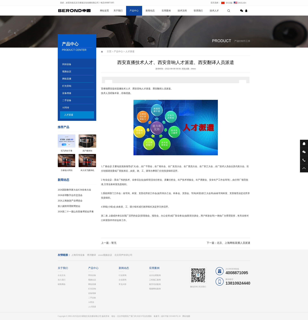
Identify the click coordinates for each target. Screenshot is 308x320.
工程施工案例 (155, 280)
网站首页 (104, 10)
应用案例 (166, 10)
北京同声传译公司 (123, 255)
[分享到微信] (241, 10)
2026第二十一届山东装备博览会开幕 (76, 211)
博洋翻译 (91, 255)
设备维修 (66, 93)
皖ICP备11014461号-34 (170, 316)
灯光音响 (66, 86)
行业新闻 (122, 275)
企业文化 (61, 275)
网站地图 (186, 316)
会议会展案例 (155, 275)
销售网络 (61, 284)
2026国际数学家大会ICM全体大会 (74, 190)
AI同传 (65, 107)
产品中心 (134, 10)
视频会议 (66, 71)
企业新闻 (122, 280)
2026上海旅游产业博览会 (70, 200)
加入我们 (61, 280)
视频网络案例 (155, 289)
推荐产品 (63, 127)
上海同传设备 (78, 255)
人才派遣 (68, 115)
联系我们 (198, 10)
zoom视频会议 (105, 255)
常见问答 (122, 284)
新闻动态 (150, 10)
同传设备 (66, 64)
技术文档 (182, 10)
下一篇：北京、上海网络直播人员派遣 (228, 242)
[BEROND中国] (69, 10)
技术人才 (214, 10)
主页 (109, 51)
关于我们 (118, 10)
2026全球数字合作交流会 (70, 195)
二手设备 (66, 100)
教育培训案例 (155, 284)
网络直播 (66, 79)
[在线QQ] (246, 10)
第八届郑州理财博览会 (69, 206)
